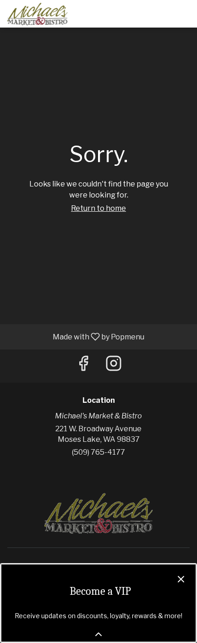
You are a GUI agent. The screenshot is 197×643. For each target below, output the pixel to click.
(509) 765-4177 (98, 452)
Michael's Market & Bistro (98, 513)
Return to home (98, 208)
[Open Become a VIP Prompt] (98, 634)
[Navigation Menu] (184, 14)
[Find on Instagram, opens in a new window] (113, 366)
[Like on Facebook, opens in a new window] (83, 366)
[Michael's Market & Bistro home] (48, 13)
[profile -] (161, 13)
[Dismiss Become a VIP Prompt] (181, 579)
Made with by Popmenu (75, 336)
